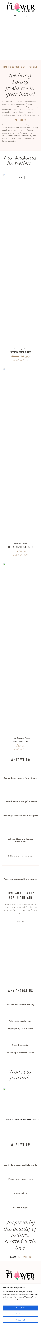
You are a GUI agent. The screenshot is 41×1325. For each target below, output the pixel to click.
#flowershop (25, 1257)
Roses (27, 738)
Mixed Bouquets (18, 738)
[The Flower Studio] (20, 6)
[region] (20, 1304)
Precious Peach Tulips (20, 352)
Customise (20, 1314)
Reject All (20, 1320)
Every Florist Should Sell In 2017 (20, 1120)
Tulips (24, 349)
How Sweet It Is (20, 741)
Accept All (20, 1308)
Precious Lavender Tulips (20, 547)
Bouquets (17, 349)
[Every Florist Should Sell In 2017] (20, 1101)
